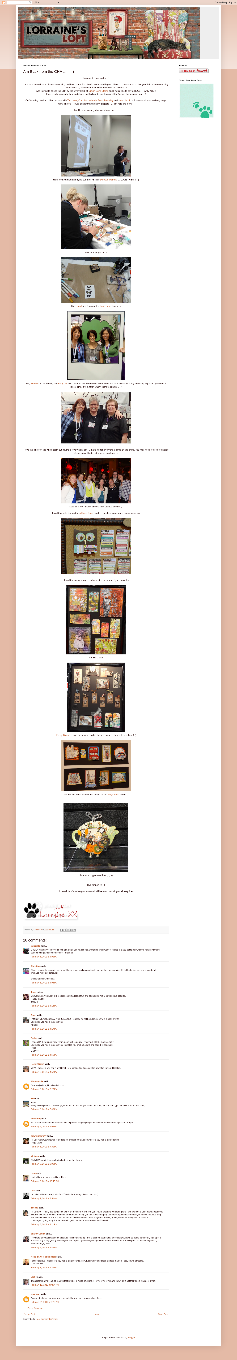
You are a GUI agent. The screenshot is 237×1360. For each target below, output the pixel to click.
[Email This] (61, 930)
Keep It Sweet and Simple (43, 1257)
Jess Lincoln (124, 100)
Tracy (33, 992)
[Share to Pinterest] (74, 930)
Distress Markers (109, 179)
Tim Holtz (72, 100)
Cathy (34, 1038)
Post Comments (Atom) (47, 1319)
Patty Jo (62, 383)
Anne (33, 1015)
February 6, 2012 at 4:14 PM (44, 1006)
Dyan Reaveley (105, 100)
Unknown (35, 1294)
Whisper (35, 1156)
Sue (33, 1098)
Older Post (163, 1314)
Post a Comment (35, 1308)
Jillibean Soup (86, 513)
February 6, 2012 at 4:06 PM (44, 983)
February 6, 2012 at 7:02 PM (44, 1126)
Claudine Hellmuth (87, 100)
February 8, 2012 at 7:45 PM (44, 1267)
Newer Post (29, 1314)
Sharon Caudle (38, 1234)
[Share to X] (68, 930)
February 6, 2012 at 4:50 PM (44, 1055)
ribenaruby (36, 1118)
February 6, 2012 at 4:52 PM (44, 1072)
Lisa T (34, 1277)
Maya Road (113, 794)
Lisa (33, 1190)
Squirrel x (35, 946)
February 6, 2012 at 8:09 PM (44, 1164)
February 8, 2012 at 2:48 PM (44, 1247)
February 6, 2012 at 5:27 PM (44, 1089)
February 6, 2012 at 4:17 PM (44, 1029)
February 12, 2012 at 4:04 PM (45, 1285)
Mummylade (37, 1081)
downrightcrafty (38, 1136)
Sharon (34, 383)
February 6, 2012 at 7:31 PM (44, 1147)
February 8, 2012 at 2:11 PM (44, 1224)
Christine (35, 966)
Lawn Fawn (105, 306)
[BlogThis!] (64, 930)
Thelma (34, 1208)
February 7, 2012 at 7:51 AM (44, 1198)
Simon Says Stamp (98, 91)
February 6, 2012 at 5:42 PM (44, 1109)
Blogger (131, 1337)
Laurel (79, 306)
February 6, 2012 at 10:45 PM (45, 1181)
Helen (34, 1173)
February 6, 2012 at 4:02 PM (44, 957)
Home (96, 1314)
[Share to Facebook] (71, 930)
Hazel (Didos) (37, 1064)
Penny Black (63, 735)
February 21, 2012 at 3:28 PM (45, 1302)
